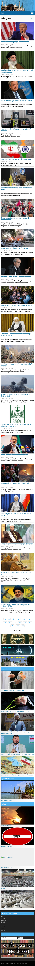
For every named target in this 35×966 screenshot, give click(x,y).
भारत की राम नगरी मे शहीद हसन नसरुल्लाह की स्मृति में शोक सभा (16, 130)
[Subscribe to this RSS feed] (31, 18)
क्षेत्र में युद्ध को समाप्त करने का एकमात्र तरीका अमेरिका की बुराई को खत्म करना (17, 71)
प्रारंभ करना (7, 619)
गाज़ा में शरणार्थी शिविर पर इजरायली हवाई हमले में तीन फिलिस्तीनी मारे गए (15, 395)
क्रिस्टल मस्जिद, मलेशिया (6, 800)
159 (12, 626)
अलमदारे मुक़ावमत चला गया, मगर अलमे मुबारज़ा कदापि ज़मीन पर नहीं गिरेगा (16, 605)
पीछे (14, 619)
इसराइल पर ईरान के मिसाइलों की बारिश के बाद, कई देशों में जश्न (16, 484)
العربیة (3, 927)
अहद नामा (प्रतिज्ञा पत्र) (6, 867)
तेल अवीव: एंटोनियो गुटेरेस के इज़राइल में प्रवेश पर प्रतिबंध (17, 100)
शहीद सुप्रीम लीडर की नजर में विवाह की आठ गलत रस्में (12, 690)
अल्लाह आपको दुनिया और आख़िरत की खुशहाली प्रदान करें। (16, 573)
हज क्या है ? (3, 888)
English (3, 922)
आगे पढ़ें (4, 804)
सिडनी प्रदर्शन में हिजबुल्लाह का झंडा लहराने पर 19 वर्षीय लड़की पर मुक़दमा (16, 219)
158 (30, 623)
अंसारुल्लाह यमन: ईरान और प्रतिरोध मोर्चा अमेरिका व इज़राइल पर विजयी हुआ (17, 754)
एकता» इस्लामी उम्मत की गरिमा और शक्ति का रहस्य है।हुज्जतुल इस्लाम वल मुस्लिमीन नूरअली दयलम (17, 732)
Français (3, 917)
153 (5, 623)
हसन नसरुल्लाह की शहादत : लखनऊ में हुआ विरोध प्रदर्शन (17, 305)
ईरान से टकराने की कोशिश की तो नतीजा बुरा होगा (14, 455)
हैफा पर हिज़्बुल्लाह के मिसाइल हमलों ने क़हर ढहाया (15, 248)
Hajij (2, 13)
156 (20, 623)
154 (10, 623)
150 (19, 619)
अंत (23, 626)
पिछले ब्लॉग (5, 669)
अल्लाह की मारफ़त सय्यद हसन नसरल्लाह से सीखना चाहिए (17, 544)
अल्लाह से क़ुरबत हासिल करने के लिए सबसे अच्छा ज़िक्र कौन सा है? (15, 711)
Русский (3, 930)
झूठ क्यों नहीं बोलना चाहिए (6, 846)
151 (24, 619)
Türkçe (3, 919)
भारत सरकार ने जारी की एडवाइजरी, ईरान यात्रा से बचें (16, 159)
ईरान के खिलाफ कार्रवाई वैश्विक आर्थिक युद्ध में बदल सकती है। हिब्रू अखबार (17, 775)
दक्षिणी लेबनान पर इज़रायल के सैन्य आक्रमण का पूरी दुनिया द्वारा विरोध (17, 365)
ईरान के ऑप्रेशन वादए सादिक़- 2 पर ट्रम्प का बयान (15, 42)
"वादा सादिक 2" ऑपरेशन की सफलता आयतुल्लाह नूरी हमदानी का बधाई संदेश (15, 335)
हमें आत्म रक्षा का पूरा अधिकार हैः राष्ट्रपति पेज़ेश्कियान (16, 277)
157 (25, 623)
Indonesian (4, 920)
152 (29, 619)
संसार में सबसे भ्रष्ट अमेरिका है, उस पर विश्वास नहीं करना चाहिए (16, 189)
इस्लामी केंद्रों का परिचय (8, 779)
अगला (18, 626)
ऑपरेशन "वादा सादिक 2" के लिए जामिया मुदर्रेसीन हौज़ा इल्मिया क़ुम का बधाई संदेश (16, 425)
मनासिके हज (4, 909)
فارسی (3, 925)
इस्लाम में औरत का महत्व (6, 826)
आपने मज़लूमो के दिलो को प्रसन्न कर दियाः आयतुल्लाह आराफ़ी (16, 514)
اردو (2, 928)
